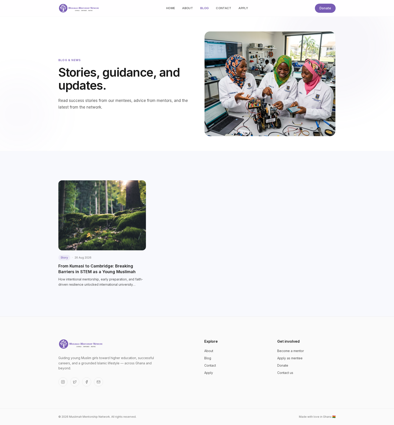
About (187, 8)
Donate (325, 8)
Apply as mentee (290, 358)
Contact (223, 8)
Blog (204, 8)
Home (170, 8)
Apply (243, 8)
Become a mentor (290, 351)
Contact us (285, 373)
